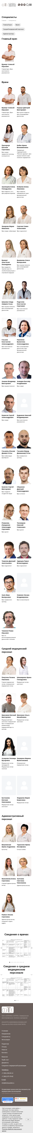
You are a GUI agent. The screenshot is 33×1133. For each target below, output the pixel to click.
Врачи (18, 25)
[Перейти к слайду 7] (18, 962)
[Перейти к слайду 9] (21, 962)
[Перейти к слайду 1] (9, 962)
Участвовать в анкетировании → (12, 1093)
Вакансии (5, 1057)
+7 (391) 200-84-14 (7, 1073)
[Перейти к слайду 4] (14, 962)
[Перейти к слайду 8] (20, 962)
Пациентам (5, 1044)
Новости (4, 1049)
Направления (6, 1033)
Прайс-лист (5, 1060)
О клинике (5, 1031)
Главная (4, 20)
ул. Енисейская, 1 (12, 3)
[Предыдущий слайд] (1, 948)
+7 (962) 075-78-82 (7, 1076)
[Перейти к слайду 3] (12, 962)
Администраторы (8, 34)
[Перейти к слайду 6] (17, 962)
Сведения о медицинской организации (14, 1065)
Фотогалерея (6, 1039)
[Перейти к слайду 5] (15, 962)
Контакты (5, 1052)
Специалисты (6, 1036)
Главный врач (7, 25)
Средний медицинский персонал (13, 29)
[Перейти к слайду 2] (11, 962)
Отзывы (4, 1047)
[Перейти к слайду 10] (23, 962)
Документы (5, 1062)
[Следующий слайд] (32, 948)
